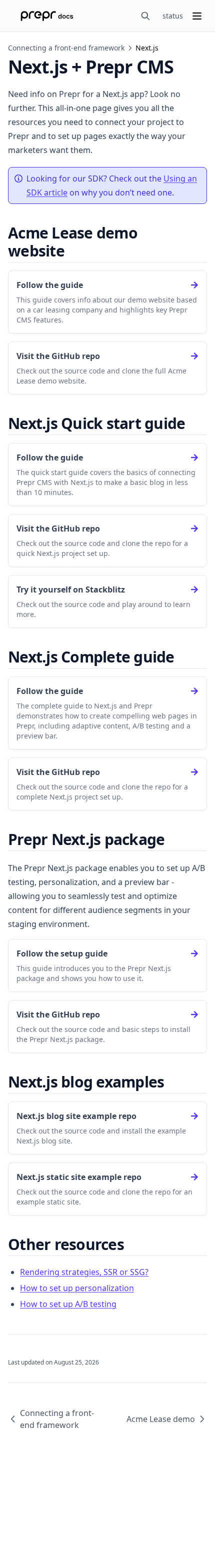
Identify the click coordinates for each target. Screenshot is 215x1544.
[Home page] (47, 16)
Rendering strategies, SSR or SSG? (84, 1272)
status (172, 15)
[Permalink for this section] (73, 250)
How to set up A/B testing (68, 1304)
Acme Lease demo (160, 1419)
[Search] (145, 16)
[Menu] (197, 16)
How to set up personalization (77, 1288)
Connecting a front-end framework (66, 47)
